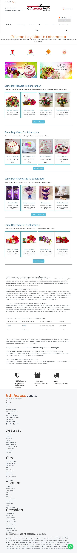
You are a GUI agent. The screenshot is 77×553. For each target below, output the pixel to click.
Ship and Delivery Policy (12, 415)
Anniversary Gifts (10, 488)
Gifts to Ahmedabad (11, 461)
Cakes (9, 325)
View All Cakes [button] (38, 168)
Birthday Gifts (9, 486)
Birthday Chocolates (46, 544)
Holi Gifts (8, 440)
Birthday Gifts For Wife (46, 546)
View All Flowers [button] (38, 122)
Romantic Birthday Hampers (51, 540)
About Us (8, 400)
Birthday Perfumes (38, 540)
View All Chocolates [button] (38, 214)
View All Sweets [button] (38, 261)
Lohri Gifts (8, 452)
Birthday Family (17, 540)
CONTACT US (68, 9)
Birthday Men (61, 538)
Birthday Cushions (33, 548)
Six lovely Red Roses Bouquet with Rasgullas (62, 249)
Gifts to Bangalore (10, 463)
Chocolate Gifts (10, 501)
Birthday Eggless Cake (36, 538)
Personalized (63, 25)
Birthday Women (38, 537)
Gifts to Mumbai (10, 465)
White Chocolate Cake (12, 156)
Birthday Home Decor (15, 538)
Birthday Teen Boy (40, 542)
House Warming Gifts (11, 530)
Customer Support (11, 409)
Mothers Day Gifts (10, 519)
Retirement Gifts (10, 507)
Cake (39, 25)
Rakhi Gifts (8, 434)
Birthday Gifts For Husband (53, 548)
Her (46, 25)
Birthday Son (18, 537)
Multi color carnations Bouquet (12, 110)
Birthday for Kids (26, 538)
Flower (31, 25)
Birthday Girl (42, 548)
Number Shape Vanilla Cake (45, 157)
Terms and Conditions (11, 411)
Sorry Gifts (9, 532)
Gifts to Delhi (9, 472)
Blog (7, 405)
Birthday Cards (64, 548)
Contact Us (9, 402)
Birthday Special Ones (28, 537)
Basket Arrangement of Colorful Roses (46, 110)
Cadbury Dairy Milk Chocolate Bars (12, 203)
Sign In (14, 2)
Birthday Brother (30, 542)
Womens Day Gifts (10, 524)
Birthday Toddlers (34, 546)
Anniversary (20, 25)
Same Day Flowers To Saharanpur (23, 85)
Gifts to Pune (9, 478)
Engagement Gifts (10, 528)
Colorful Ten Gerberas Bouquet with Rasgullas (13, 249)
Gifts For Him (9, 497)
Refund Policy (9, 419)
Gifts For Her (9, 494)
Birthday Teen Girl (48, 537)
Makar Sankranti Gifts (11, 442)
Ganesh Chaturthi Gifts (12, 446)
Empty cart (64, 20)
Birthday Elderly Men (11, 544)
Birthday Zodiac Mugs (57, 546)
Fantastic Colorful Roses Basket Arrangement (62, 110)
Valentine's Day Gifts (11, 521)
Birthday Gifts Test (10, 542)
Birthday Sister (63, 540)
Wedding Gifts (9, 503)
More (37, 30)
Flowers (9, 330)
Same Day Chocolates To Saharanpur (25, 178)
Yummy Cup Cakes (62, 156)
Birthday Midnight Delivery (62, 542)
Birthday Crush (36, 544)
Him (53, 25)
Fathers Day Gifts (10, 517)
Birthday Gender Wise (27, 540)
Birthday (9, 25)
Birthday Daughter (50, 542)
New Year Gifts (10, 515)
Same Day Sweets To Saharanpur (22, 224)
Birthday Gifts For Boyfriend (22, 546)
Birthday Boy (57, 537)
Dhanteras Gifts (10, 448)
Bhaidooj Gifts (9, 438)
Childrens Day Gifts (11, 526)
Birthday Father (10, 537)
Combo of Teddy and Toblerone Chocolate (62, 203)
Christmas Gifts (10, 513)
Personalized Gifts (10, 499)
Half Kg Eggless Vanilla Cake (29, 157)
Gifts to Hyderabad (11, 476)
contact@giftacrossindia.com (14, 10)
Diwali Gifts (9, 436)
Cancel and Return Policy (12, 417)
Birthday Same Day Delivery (50, 538)
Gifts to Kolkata (10, 467)
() (66, 17)
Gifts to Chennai (10, 470)
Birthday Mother (20, 542)
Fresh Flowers (9, 490)
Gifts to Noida (9, 480)
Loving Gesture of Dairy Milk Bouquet (29, 203)
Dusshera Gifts (9, 450)
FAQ (7, 407)
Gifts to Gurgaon (10, 474)
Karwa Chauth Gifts (11, 444)
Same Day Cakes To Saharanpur (22, 132)
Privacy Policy (9, 413)
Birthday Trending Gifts (22, 548)
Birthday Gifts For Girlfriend (25, 544)
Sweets (8, 505)
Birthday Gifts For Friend (58, 544)
